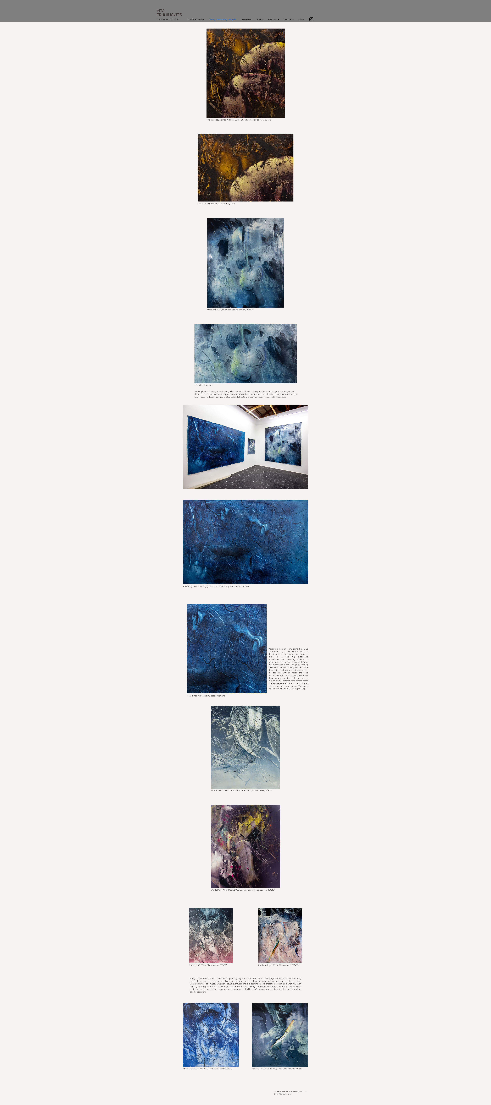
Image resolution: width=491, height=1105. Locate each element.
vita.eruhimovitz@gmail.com (294, 1091)
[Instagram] (311, 19)
